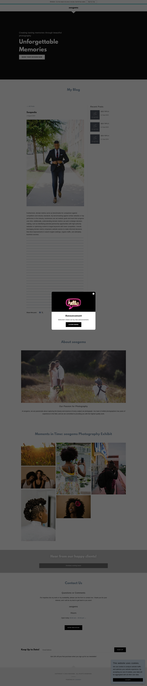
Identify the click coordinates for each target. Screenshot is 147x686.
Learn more (73, 324)
